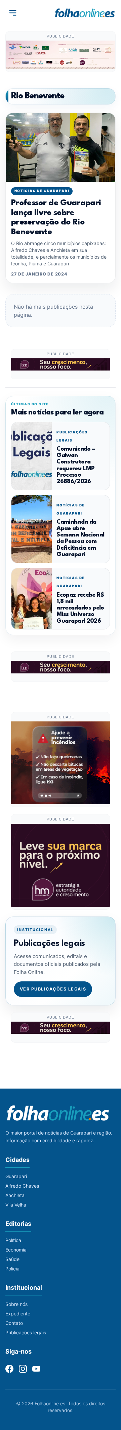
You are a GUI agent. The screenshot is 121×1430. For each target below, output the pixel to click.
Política (13, 1240)
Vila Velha (15, 1205)
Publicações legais (25, 1332)
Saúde (12, 1259)
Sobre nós (16, 1304)
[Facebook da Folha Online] (9, 1369)
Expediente (17, 1313)
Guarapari (16, 1176)
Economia (16, 1250)
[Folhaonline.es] (85, 13)
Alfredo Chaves (22, 1186)
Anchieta (15, 1195)
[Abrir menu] (12, 12)
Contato (14, 1323)
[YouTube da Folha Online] (36, 1369)
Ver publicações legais (53, 989)
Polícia (12, 1268)
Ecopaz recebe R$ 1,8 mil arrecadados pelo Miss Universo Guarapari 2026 (80, 608)
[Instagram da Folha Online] (23, 1369)
